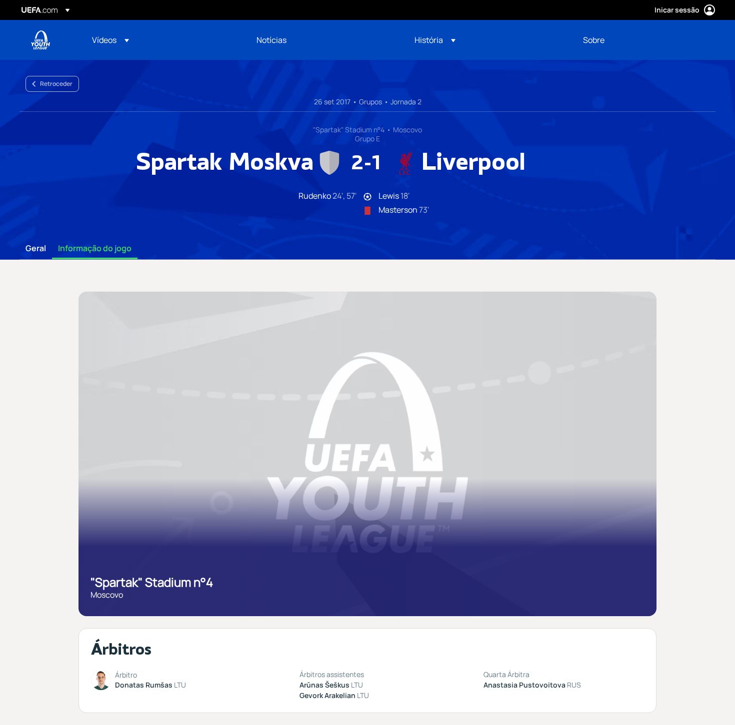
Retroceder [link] (56, 83)
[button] (111, 39)
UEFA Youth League (41, 39)
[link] (271, 39)
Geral (36, 248)
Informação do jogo (95, 248)
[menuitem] (162, 39)
